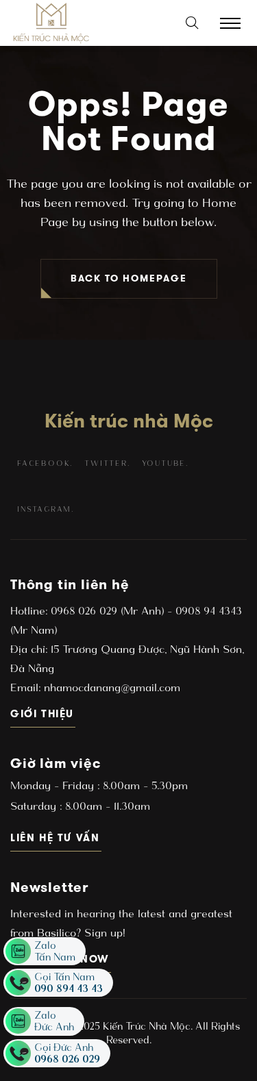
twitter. (107, 463)
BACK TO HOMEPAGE (129, 278)
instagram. (45, 509)
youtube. (165, 463)
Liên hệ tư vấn (55, 837)
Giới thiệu (42, 713)
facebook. (45, 463)
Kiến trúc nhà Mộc (129, 420)
